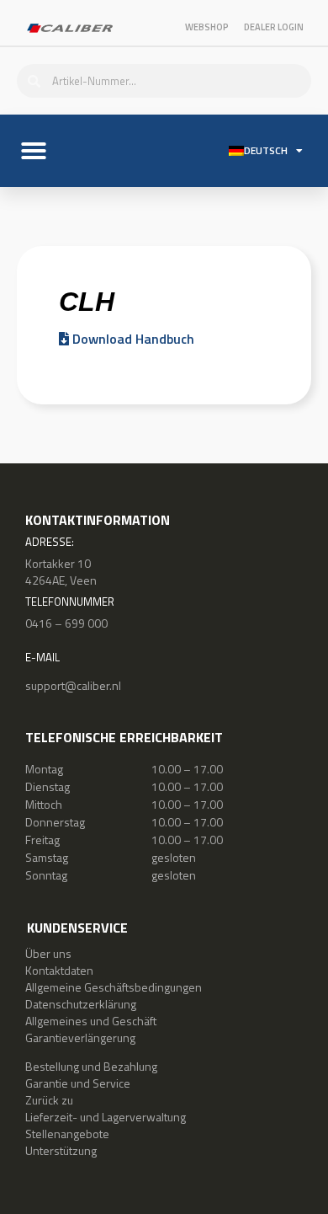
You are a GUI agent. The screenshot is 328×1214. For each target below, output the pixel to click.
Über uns (48, 953)
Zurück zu (49, 1100)
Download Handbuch (131, 339)
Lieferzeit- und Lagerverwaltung (105, 1117)
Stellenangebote (67, 1133)
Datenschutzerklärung (80, 1004)
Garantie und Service (77, 1083)
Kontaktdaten (59, 970)
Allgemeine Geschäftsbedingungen (113, 987)
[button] (33, 151)
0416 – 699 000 (66, 623)
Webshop (207, 27)
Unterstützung (61, 1150)
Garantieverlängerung (80, 1037)
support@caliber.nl (73, 685)
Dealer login (274, 27)
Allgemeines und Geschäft (90, 1020)
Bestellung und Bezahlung (91, 1066)
